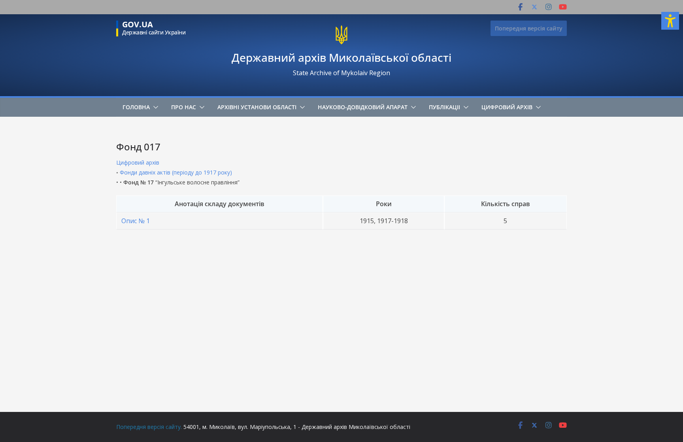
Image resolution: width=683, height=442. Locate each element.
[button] (154, 107)
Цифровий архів (506, 107)
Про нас (183, 107)
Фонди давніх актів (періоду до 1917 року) (176, 172)
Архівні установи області (256, 107)
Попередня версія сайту (528, 28)
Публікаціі (444, 107)
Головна (136, 107)
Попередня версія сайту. (149, 427)
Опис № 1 (135, 220)
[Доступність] (670, 21)
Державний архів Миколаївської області (341, 57)
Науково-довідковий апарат (363, 107)
